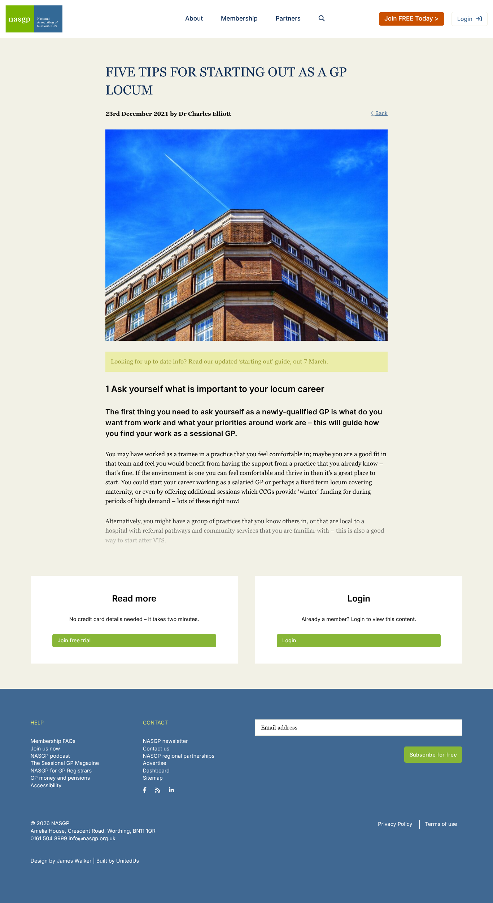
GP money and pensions (60, 778)
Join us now (45, 749)
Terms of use (441, 824)
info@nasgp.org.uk (92, 839)
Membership (239, 18)
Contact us (156, 749)
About (194, 18)
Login (464, 18)
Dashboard (156, 771)
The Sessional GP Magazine (65, 763)
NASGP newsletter (165, 741)
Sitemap (153, 778)
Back (381, 113)
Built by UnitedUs (117, 861)
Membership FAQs (53, 741)
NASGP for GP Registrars (61, 771)
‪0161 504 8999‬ (49, 839)
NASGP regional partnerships (178, 756)
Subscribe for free (433, 755)
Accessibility (46, 786)
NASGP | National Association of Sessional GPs (33, 18)
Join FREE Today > (411, 18)
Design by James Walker (61, 861)
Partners (288, 18)
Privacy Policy (395, 824)
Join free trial (74, 641)
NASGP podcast (50, 756)
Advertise (154, 763)
